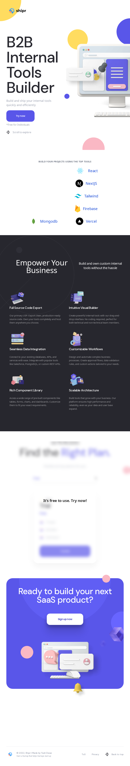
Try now (20, 116)
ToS (83, 754)
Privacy (95, 754)
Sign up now (65, 619)
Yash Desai (46, 752)
